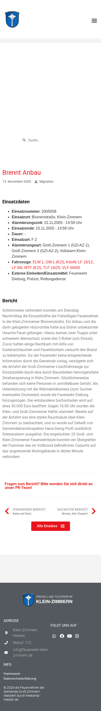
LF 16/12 (85, 262)
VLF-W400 (71, 268)
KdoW (71, 262)
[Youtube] (87, 6)
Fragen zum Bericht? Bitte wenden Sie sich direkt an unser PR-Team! (49, 486)
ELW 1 (38, 262)
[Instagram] (95, 6)
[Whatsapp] (72, 6)
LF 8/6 (17, 268)
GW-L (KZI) (55, 262)
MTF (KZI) (32, 268)
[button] (94, 20)
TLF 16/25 (51, 268)
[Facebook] (79, 6)
